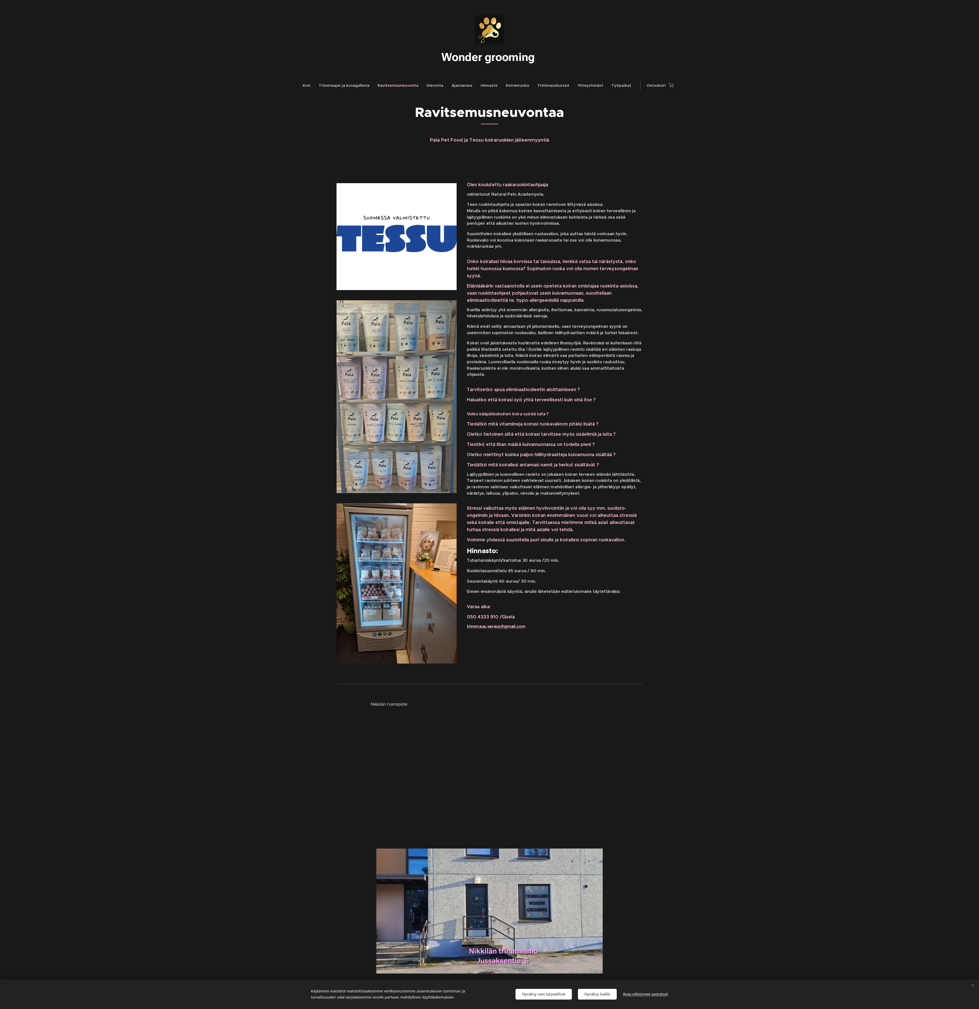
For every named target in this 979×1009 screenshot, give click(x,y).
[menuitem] (309, 85)
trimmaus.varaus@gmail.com (496, 626)
